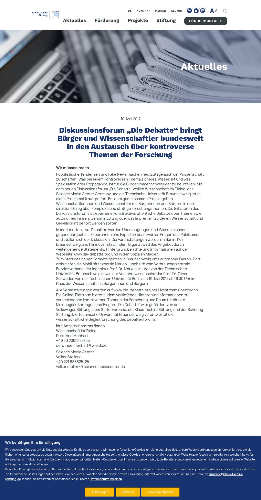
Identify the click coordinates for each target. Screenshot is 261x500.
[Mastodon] (202, 10)
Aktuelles (74, 20)
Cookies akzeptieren (160, 492)
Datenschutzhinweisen (106, 479)
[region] (130, 468)
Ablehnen (128, 492)
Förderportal (204, 21)
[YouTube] (196, 10)
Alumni (176, 10)
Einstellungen (99, 492)
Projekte (138, 20)
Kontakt (143, 10)
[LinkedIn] (189, 10)
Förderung (107, 20)
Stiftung (166, 20)
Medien (160, 10)
